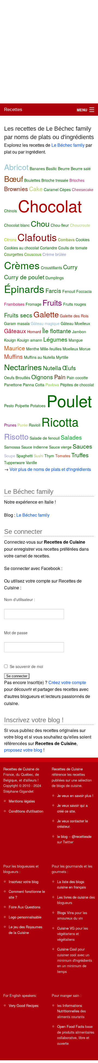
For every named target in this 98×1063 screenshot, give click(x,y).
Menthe (32, 348)
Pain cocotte (77, 377)
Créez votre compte (67, 682)
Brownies (16, 189)
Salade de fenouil (45, 438)
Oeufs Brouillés (17, 377)
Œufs (69, 368)
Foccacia (84, 291)
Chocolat (50, 205)
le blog (62, 836)
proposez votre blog (23, 750)
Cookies (83, 239)
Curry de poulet (24, 277)
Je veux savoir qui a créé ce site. (72, 808)
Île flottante (56, 331)
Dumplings (54, 277)
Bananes (37, 168)
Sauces (82, 446)
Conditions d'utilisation (26, 811)
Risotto (16, 436)
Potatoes (37, 405)
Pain (60, 377)
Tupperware (14, 462)
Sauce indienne (34, 447)
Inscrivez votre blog (23, 881)
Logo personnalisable (25, 917)
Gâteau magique (45, 323)
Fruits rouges (74, 304)
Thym (49, 455)
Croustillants (51, 267)
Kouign (10, 340)
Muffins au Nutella (39, 357)
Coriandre (48, 247)
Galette (46, 314)
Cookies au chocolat (21, 247)
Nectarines (23, 366)
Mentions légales (22, 801)
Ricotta (59, 421)
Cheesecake (82, 189)
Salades (71, 437)
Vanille (31, 462)
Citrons (10, 239)
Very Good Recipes (23, 1005)
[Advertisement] (49, 52)
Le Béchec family (68, 145)
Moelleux (70, 348)
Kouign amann (29, 340)
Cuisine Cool (67, 949)
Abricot (16, 166)
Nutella (52, 368)
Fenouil (68, 291)
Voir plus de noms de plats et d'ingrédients (50, 469)
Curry (70, 267)
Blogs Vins (65, 912)
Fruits (52, 302)
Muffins (13, 356)
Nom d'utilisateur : (19, 599)
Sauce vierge (60, 447)
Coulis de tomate (72, 247)
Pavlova (52, 384)
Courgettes (13, 254)
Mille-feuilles (51, 348)
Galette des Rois (74, 315)
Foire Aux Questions (24, 906)
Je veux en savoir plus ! (75, 795)
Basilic (51, 168)
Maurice (14, 348)
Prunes (10, 425)
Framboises (14, 304)
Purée (22, 425)
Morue (84, 348)
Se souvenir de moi (26, 666)
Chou (40, 223)
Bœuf (13, 178)
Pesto (9, 405)
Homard (34, 331)
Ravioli (34, 425)
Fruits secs (18, 315)
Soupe (9, 455)
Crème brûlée (54, 254)
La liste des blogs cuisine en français (71, 884)
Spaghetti (24, 455)
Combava (66, 239)
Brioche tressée (54, 180)
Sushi (38, 455)
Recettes (13, 109)
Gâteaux (15, 331)
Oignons (42, 377)
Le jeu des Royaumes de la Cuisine (25, 929)
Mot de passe (15, 632)
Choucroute (80, 225)
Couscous (32, 254)
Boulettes (32, 180)
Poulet (69, 400)
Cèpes (65, 189)
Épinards (24, 288)
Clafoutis (37, 237)
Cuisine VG (66, 928)
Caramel (51, 189)
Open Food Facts (70, 1026)
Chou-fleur (60, 225)
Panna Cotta (33, 384)
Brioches (76, 180)
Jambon (79, 331)
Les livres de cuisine (72, 897)
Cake (36, 189)
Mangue (76, 340)
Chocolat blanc (17, 225)
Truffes (80, 455)
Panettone (13, 384)
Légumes (55, 339)
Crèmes (22, 265)
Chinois (10, 210)
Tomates (62, 455)
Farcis (53, 290)
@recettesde (81, 836)
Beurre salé (81, 168)
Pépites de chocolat (77, 384)
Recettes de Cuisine (18, 768)
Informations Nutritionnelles (69, 1008)
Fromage (33, 304)
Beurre (64, 168)
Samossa (12, 447)
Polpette (22, 405)
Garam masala (17, 323)
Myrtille (62, 357)
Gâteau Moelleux (75, 323)
